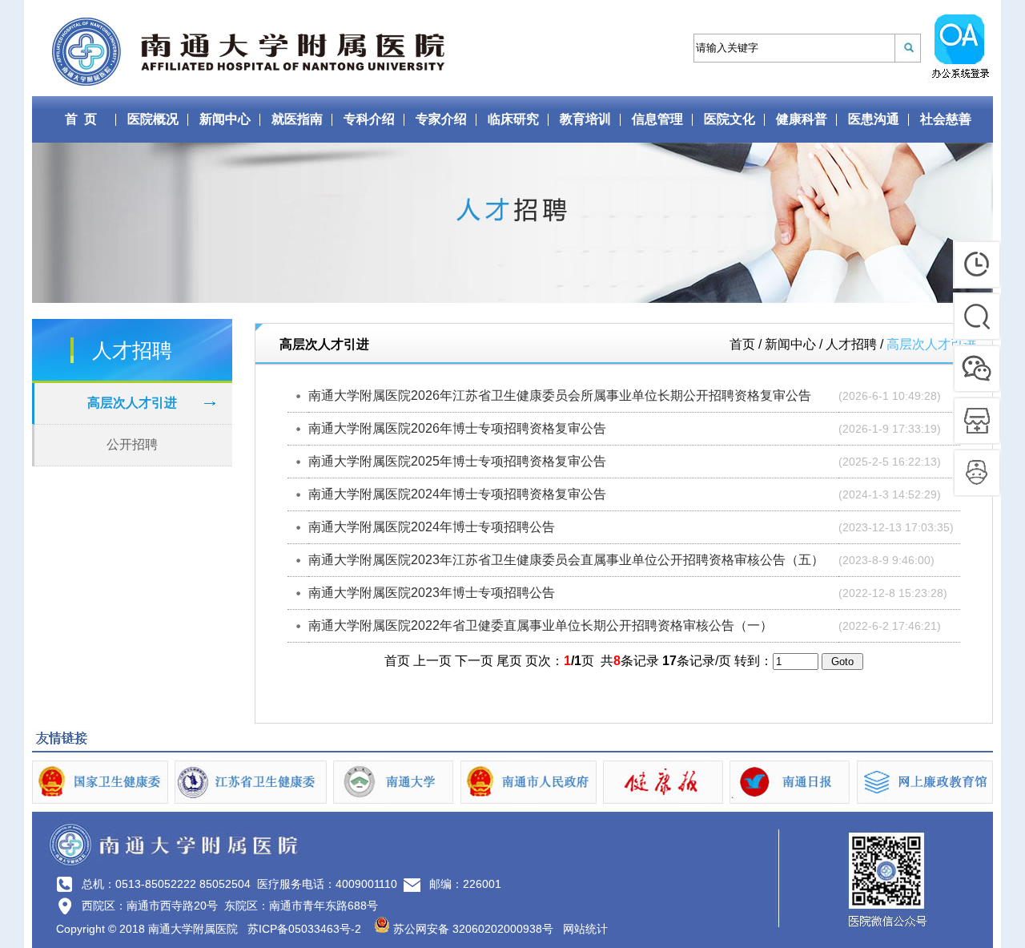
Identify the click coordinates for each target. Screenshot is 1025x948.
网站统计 (585, 928)
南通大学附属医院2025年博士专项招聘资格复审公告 (457, 461)
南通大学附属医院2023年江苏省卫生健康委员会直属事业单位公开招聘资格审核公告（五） (566, 560)
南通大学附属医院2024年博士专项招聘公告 (431, 527)
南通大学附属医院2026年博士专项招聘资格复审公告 (457, 428)
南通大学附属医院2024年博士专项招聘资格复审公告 (457, 494)
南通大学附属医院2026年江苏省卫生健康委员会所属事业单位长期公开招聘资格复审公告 (559, 395)
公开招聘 (132, 444)
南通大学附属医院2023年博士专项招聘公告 (431, 592)
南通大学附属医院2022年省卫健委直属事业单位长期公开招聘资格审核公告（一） (540, 625)
